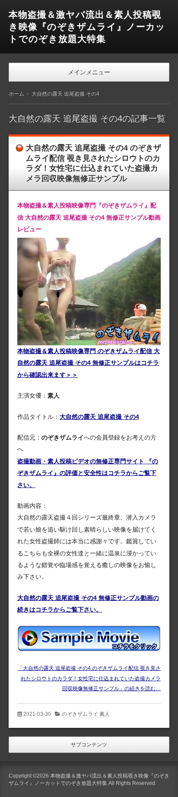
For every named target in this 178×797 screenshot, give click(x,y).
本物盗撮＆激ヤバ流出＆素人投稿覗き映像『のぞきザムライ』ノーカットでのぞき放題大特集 (87, 27)
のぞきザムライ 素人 (86, 714)
